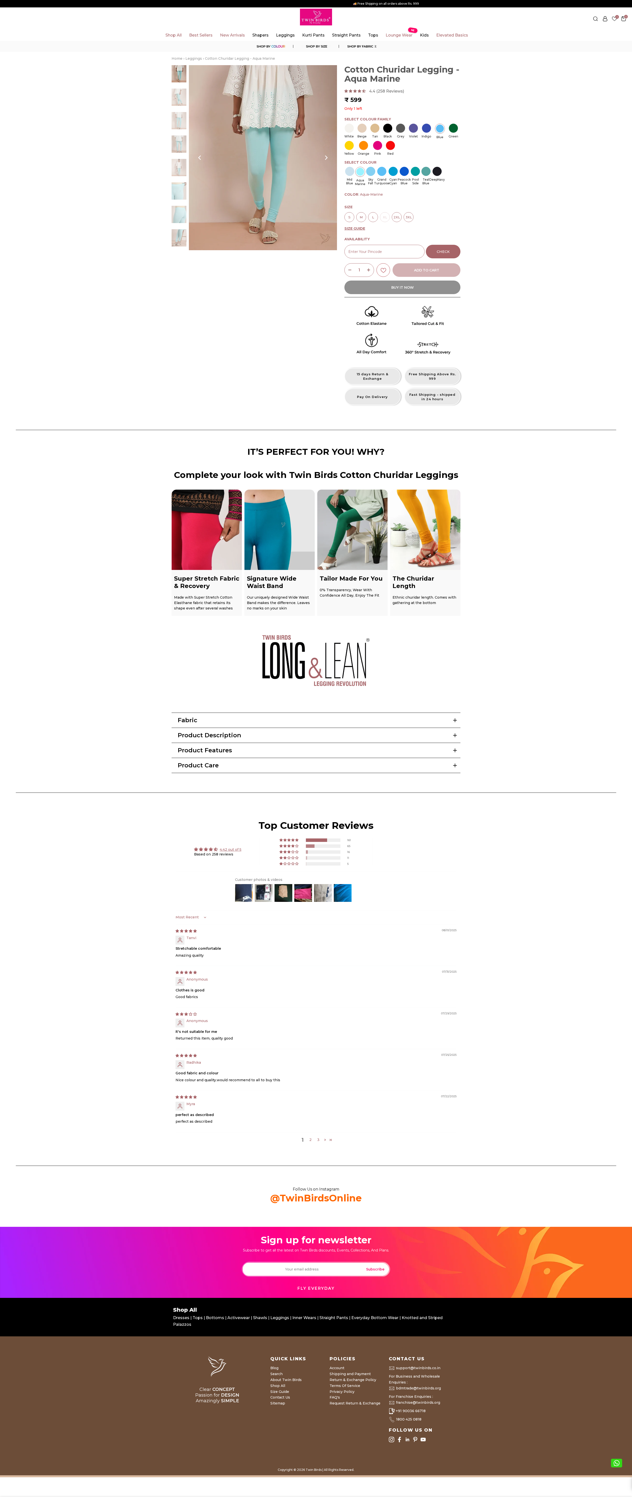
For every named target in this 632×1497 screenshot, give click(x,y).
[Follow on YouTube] (423, 1439)
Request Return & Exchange (355, 1403)
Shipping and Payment (350, 1374)
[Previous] (200, 157)
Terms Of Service (345, 1385)
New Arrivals (232, 35)
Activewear (239, 1317)
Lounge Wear (400, 34)
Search (276, 1374)
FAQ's (335, 1397)
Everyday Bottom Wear (374, 1317)
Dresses (181, 1317)
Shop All (173, 35)
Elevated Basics (452, 35)
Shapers (260, 35)
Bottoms (215, 1317)
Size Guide (279, 1391)
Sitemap (277, 1403)
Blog (274, 1368)
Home (177, 58)
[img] (186, 931)
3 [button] (318, 1139)
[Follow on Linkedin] (407, 1439)
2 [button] (310, 1139)
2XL (397, 215)
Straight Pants (346, 35)
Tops (373, 35)
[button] (355, 91)
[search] (595, 18)
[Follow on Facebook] (399, 1439)
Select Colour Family (367, 119)
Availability (357, 239)
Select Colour (360, 162)
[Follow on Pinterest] (415, 1439)
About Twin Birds (286, 1380)
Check (443, 251)
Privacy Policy (342, 1391)
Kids (424, 35)
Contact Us (280, 1397)
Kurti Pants (313, 35)
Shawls (260, 1317)
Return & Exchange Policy (353, 1380)
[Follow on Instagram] (391, 1439)
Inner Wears (304, 1317)
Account (337, 1368)
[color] (270, 46)
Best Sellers (201, 35)
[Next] (325, 157)
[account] (605, 19)
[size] (316, 46)
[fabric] (361, 46)
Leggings (285, 35)
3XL (408, 215)
